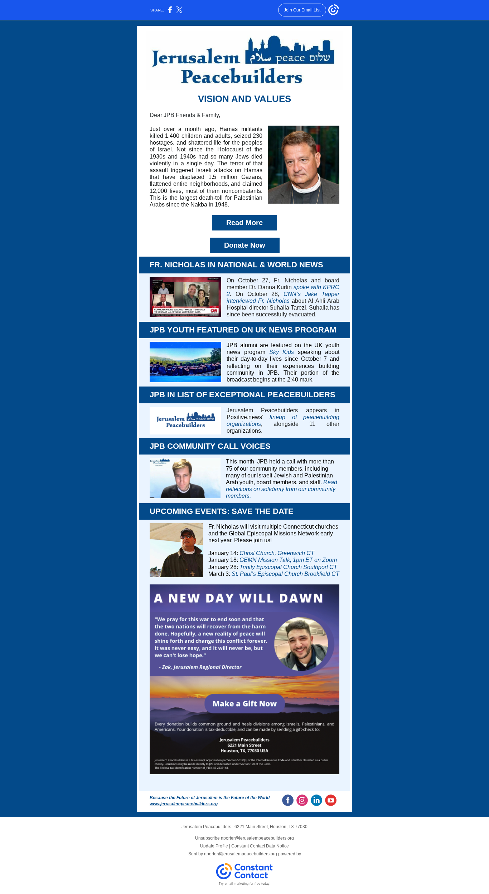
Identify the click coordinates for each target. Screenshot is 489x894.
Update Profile (214, 846)
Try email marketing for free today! (245, 883)
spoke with (308, 287)
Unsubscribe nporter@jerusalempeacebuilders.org (244, 838)
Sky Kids (281, 352)
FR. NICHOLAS (179, 264)
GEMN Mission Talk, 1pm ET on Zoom (288, 560)
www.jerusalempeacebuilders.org (184, 803)
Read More (244, 223)
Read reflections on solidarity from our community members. (281, 489)
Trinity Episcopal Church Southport (283, 567)
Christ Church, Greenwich (272, 553)
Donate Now (244, 245)
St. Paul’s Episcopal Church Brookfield (281, 574)
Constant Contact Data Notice (260, 846)
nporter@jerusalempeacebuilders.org (240, 853)
